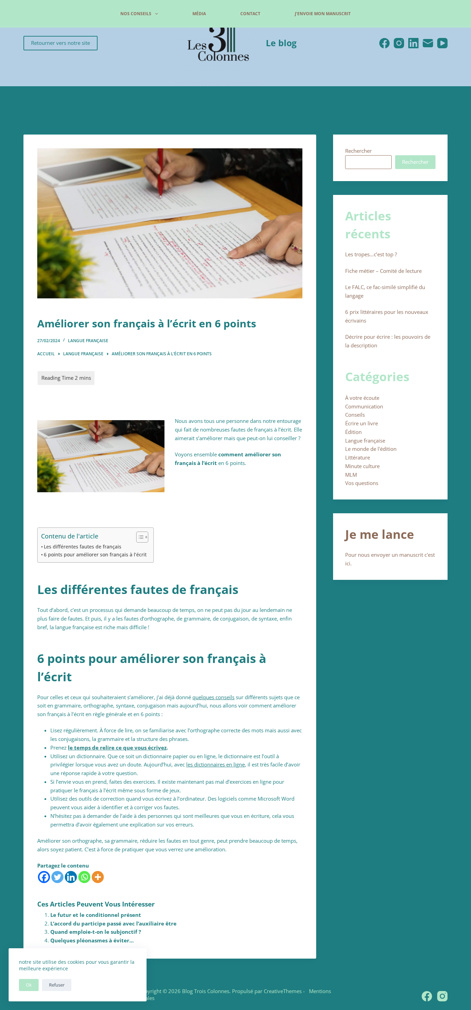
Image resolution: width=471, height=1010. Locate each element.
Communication (364, 406)
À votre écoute (362, 397)
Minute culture (362, 466)
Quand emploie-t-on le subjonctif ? (95, 931)
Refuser (56, 985)
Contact (250, 14)
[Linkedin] (71, 877)
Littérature (357, 457)
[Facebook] (384, 43)
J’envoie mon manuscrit (323, 14)
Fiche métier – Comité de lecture (383, 270)
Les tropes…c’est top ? (371, 254)
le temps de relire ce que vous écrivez (117, 747)
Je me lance (379, 534)
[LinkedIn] (413, 43)
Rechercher (358, 150)
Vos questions (361, 482)
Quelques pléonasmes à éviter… (92, 940)
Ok (29, 985)
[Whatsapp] (84, 877)
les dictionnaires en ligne (215, 764)
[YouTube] (442, 43)
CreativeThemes (283, 991)
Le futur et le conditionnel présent (95, 914)
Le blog (281, 43)
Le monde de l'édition (371, 448)
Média (199, 14)
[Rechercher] (443, 13)
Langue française (88, 341)
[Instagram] (399, 43)
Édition (353, 431)
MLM (351, 474)
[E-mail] (428, 43)
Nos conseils (135, 14)
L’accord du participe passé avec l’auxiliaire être (113, 923)
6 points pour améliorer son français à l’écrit (95, 555)
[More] (98, 877)
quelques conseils (213, 697)
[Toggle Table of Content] (139, 537)
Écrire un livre (361, 423)
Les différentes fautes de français (82, 547)
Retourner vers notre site (60, 42)
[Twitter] (57, 877)
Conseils (355, 414)
